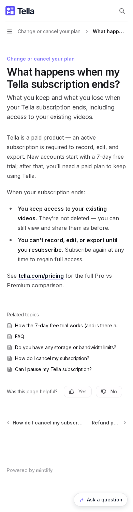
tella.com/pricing (41, 275)
